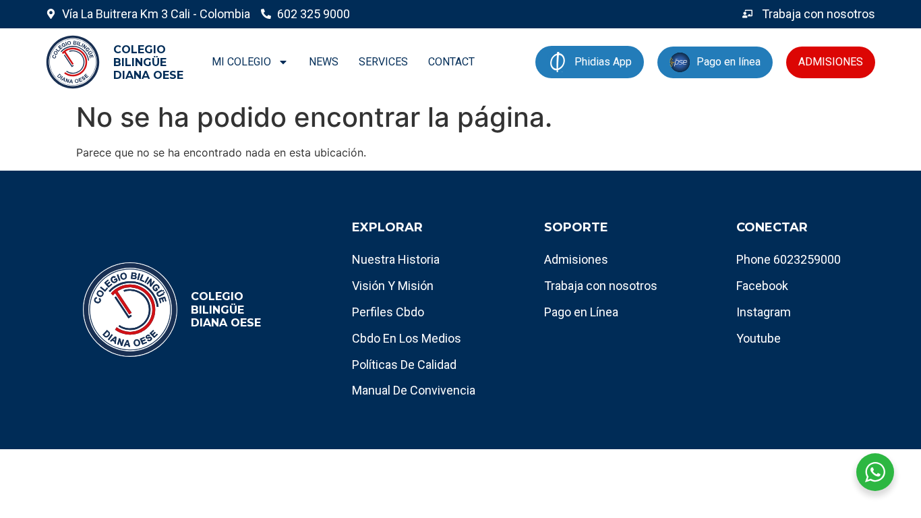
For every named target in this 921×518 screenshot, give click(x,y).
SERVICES (383, 61)
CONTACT (451, 61)
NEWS (323, 61)
